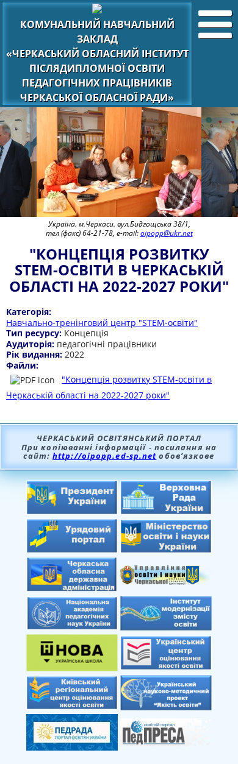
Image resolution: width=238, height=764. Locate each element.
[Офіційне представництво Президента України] (72, 511)
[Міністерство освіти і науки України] (166, 549)
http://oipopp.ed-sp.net (104, 455)
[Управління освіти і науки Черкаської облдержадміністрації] (166, 581)
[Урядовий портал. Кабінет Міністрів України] (72, 549)
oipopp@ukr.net (166, 233)
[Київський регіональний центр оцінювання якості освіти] (72, 706)
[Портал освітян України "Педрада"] (72, 747)
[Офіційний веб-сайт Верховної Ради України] (166, 511)
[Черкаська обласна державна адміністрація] (72, 588)
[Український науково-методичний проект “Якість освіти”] (166, 706)
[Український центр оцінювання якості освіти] (166, 666)
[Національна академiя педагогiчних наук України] (72, 626)
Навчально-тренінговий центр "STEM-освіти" (102, 322)
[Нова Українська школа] (72, 667)
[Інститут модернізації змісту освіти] (166, 627)
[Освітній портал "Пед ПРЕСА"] (166, 742)
